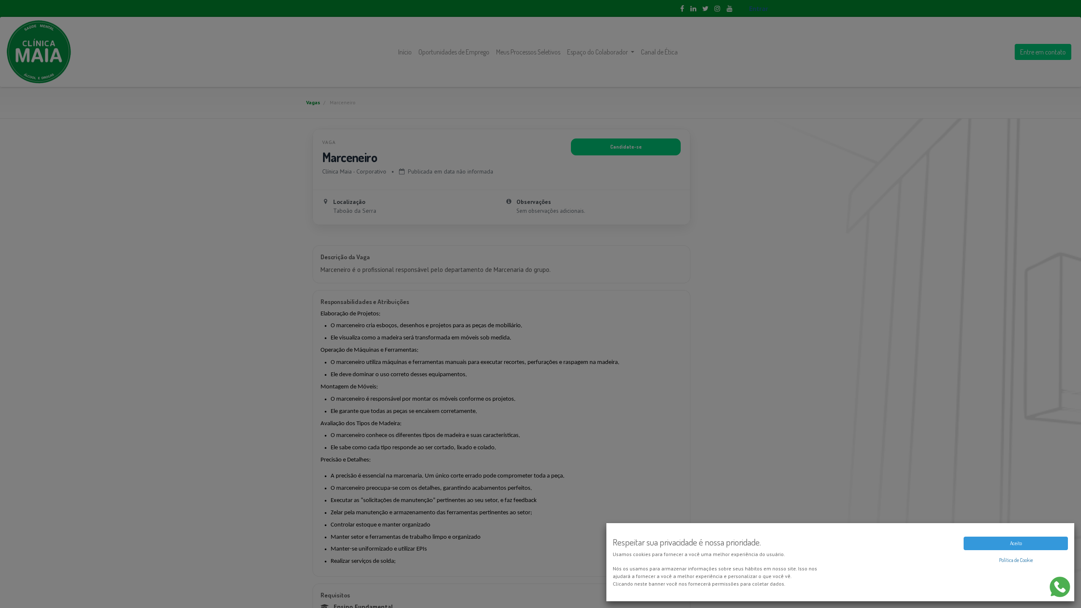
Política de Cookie (1016, 560)
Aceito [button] (1016, 543)
